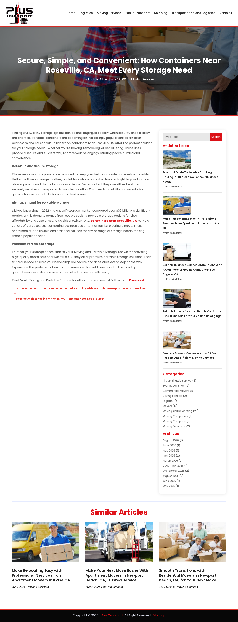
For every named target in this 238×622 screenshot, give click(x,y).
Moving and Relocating (177, 411)
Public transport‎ (137, 13)
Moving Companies (175, 416)
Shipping (160, 13)
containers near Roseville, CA (114, 221)
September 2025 (173, 471)
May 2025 (169, 486)
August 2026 (171, 440)
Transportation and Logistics (193, 13)
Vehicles (225, 13)
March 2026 (170, 460)
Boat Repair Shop (174, 385)
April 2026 (169, 455)
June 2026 (169, 445)
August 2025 (171, 476)
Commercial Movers (176, 391)
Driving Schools (172, 396)
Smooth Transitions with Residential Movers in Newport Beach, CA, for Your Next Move (187, 575)
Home (70, 13)
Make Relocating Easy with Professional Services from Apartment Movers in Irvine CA (191, 223)
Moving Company (174, 421)
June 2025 (169, 481)
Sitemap (159, 615)
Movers (167, 406)
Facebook (137, 280)
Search (216, 137)
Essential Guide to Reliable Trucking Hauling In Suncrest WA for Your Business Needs (190, 177)
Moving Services (109, 13)
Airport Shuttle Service (177, 380)
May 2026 (169, 450)
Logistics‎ (86, 13)
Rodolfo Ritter (98, 79)
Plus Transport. (113, 615)
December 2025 (173, 466)
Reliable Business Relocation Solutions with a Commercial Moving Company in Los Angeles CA (192, 269)
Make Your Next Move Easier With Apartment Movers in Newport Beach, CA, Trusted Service (117, 575)
